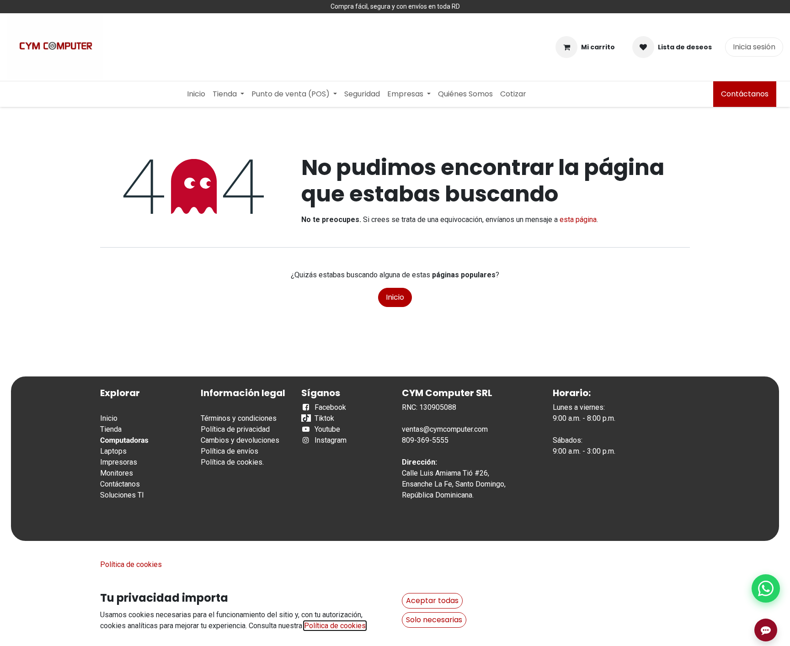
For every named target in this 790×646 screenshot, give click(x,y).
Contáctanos (745, 94)
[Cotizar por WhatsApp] (766, 588)
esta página (578, 219)
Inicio (395, 297)
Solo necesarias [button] (434, 619)
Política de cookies (231, 462)
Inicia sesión (754, 47)
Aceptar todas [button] (432, 600)
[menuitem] (196, 94)
